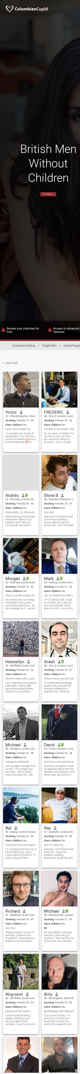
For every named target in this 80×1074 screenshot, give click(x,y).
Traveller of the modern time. (59, 429)
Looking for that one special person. (21, 844)
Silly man (10, 928)
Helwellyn (14, 661)
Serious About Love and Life (59, 678)
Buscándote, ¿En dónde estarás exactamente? (21, 512)
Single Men (49, 345)
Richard (12, 911)
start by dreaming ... (55, 844)
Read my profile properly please (21, 595)
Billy (48, 994)
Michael (13, 744)
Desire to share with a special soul (21, 678)
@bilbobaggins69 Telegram (59, 1011)
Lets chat (49, 512)
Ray (47, 828)
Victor (11, 412)
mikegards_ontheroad (17, 761)
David (49, 744)
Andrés (12, 495)
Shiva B (51, 495)
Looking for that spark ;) (18, 1011)
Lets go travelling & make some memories (59, 595)
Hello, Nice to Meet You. (18, 429)
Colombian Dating (23, 345)
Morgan (12, 578)
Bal (8, 828)
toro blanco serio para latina (58, 761)
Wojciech (14, 994)
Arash (49, 661)
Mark (49, 578)
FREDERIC (53, 412)
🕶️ (45, 928)
